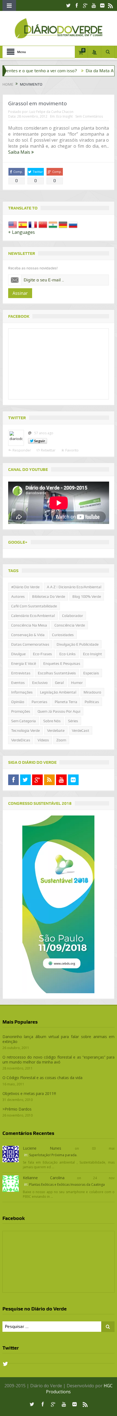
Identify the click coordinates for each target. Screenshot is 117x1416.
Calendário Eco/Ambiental (33, 615)
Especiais (91, 673)
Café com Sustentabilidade (34, 606)
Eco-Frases (42, 654)
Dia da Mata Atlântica (89, 70)
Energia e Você (23, 663)
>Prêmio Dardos (17, 1109)
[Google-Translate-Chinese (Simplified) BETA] (42, 224)
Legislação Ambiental (58, 692)
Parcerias (39, 702)
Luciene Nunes (42, 1148)
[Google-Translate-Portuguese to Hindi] (52, 224)
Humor (77, 682)
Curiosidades (63, 635)
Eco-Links (67, 654)
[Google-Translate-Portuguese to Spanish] (22, 224)
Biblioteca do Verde (48, 596)
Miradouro (92, 692)
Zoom (61, 740)
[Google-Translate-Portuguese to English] (12, 224)
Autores (18, 596)
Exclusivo (40, 682)
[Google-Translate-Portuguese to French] (32, 224)
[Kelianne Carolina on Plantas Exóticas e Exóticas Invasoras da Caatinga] (10, 1183)
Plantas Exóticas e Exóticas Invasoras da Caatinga (67, 1184)
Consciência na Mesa (29, 625)
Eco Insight (64, 116)
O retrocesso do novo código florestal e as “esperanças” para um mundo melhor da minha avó (58, 1059)
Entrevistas (20, 673)
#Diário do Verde (25, 587)
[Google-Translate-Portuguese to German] (63, 224)
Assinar (20, 293)
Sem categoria (23, 721)
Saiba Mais (19, 152)
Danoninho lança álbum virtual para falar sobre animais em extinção (58, 1039)
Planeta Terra (66, 702)
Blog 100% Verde (86, 596)
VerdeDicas (20, 740)
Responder (22, 450)
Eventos (18, 682)
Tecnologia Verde (25, 730)
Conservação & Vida (28, 635)
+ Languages (21, 232)
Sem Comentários (89, 116)
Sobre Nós (52, 721)
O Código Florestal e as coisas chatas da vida (42, 1077)
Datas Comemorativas (30, 644)
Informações (22, 692)
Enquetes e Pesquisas (61, 663)
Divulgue (18, 654)
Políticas (92, 702)
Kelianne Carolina (43, 1177)
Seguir (39, 441)
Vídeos (43, 740)
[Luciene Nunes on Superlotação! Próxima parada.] (10, 1153)
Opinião (17, 702)
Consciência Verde (69, 625)
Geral (59, 682)
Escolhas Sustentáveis (57, 673)
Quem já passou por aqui (59, 711)
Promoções (20, 711)
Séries (73, 721)
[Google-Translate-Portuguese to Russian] (73, 224)
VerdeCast (80, 730)
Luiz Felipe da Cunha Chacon (51, 111)
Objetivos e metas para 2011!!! (29, 1093)
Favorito (72, 450)
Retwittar (48, 450)
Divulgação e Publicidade (77, 644)
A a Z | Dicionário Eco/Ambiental (74, 587)
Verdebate (55, 730)
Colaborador (72, 615)
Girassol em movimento (37, 103)
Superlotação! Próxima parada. (53, 1155)
